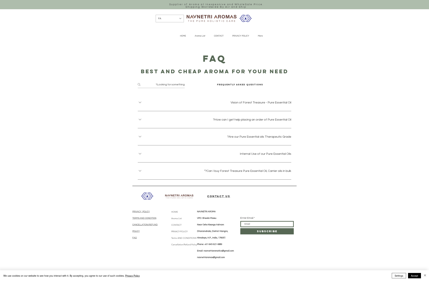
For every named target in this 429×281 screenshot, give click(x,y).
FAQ (134, 238)
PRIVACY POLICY (141, 211)
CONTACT (176, 225)
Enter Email (246, 218)
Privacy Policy (132, 275)
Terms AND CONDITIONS (180, 238)
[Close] (425, 275)
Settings (399, 275)
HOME (174, 212)
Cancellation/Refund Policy (180, 244)
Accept (414, 275)
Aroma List (176, 218)
